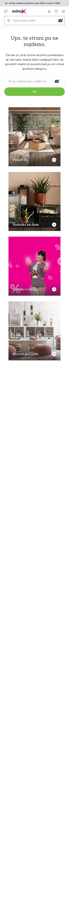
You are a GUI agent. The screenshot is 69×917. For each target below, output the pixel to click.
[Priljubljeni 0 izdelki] (56, 11)
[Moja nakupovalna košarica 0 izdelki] (63, 11)
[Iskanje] (8, 20)
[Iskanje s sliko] (60, 20)
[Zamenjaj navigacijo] (6, 11)
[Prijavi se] (49, 11)
